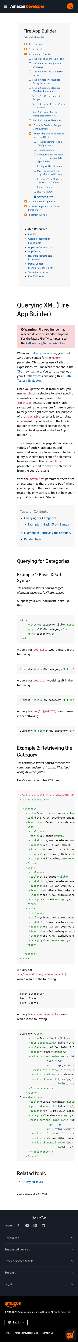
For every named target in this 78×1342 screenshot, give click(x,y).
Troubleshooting (46, 149)
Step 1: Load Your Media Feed (48, 58)
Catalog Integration (39, 238)
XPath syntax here (29, 371)
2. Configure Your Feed (41, 54)
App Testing (34, 251)
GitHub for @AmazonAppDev (45, 343)
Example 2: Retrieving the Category (47, 533)
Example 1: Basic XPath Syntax (48, 524)
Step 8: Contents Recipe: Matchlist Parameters (45, 114)
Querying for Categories (40, 518)
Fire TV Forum (36, 276)
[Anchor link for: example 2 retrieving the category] (40, 754)
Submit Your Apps (38, 272)
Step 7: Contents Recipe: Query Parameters (49, 105)
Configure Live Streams (50, 166)
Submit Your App (38, 214)
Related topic (33, 539)
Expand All (39, 37)
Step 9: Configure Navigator (47, 120)
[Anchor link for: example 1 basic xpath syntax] (33, 580)
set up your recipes (43, 353)
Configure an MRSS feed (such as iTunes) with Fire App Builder (51, 158)
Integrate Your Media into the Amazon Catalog (51, 180)
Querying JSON (45, 191)
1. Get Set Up (36, 49)
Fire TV (32, 234)
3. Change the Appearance (43, 201)
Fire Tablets (34, 242)
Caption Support (46, 187)
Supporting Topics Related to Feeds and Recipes (49, 135)
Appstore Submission (40, 247)
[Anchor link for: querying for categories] (72, 560)
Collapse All (28, 37)
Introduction (35, 44)
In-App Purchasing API (40, 267)
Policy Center (35, 263)
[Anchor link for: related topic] (48, 1173)
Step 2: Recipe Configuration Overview (48, 65)
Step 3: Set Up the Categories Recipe (48, 73)
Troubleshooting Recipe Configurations (50, 143)
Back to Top (39, 1217)
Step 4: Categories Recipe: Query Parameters (46, 81)
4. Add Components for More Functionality (44, 208)
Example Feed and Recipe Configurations (47, 127)
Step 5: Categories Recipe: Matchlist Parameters (46, 89)
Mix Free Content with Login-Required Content (50, 172)
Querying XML (45, 196)
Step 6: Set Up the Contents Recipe (47, 97)
